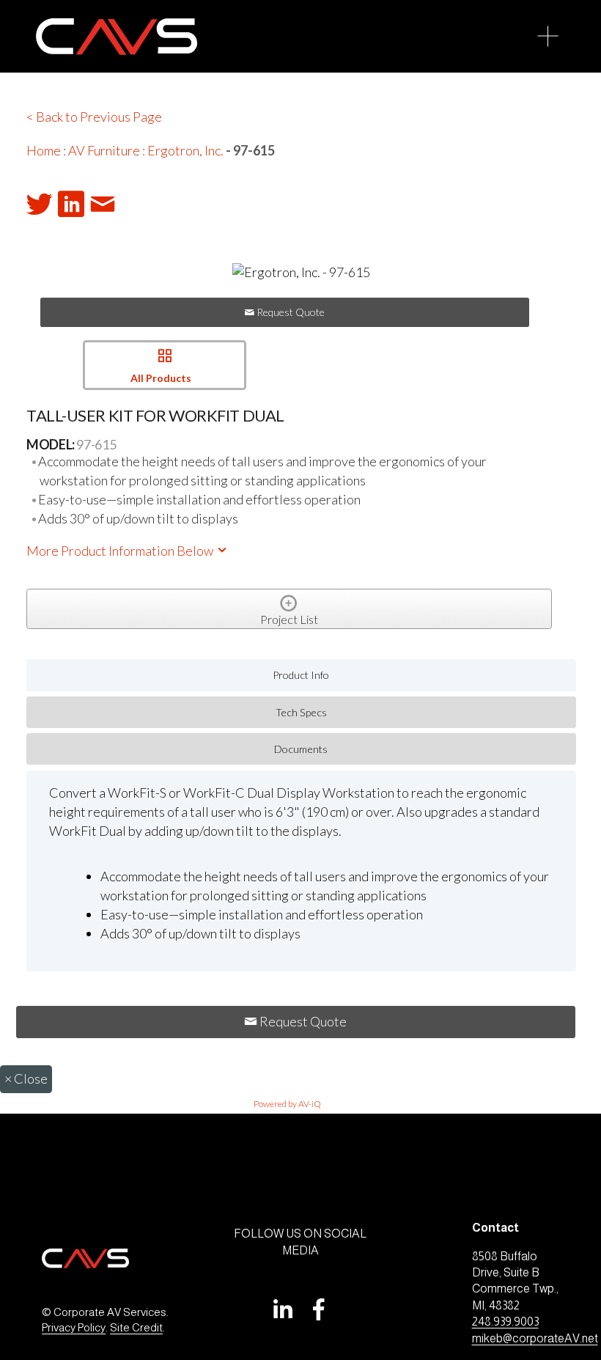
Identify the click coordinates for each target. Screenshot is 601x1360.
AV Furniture (104, 150)
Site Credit (136, 1327)
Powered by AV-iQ (287, 1103)
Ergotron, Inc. (185, 150)
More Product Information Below (120, 551)
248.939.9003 (505, 1321)
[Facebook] (319, 1309)
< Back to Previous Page (94, 117)
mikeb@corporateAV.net (535, 1338)
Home (43, 150)
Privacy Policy (74, 1327)
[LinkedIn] (282, 1309)
